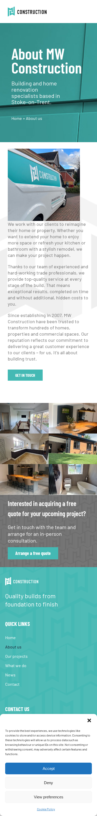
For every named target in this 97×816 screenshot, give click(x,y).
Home (16, 118)
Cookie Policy (46, 809)
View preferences (48, 797)
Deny (48, 783)
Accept (49, 768)
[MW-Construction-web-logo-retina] (27, 9)
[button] (89, 720)
